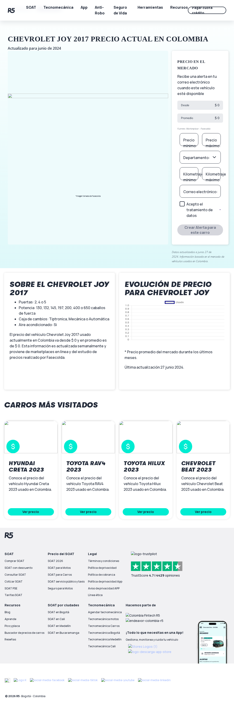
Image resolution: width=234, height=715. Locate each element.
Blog (7, 612)
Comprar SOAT (14, 561)
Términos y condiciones (103, 561)
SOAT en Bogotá (58, 612)
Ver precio (30, 512)
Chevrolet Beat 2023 (198, 466)
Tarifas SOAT (13, 595)
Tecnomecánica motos (103, 619)
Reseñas (10, 639)
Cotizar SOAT (14, 581)
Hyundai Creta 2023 (26, 466)
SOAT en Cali (56, 619)
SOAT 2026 (55, 561)
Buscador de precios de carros (24, 633)
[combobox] (200, 157)
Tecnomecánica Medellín (105, 639)
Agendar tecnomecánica (105, 612)
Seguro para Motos (60, 588)
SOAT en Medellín (59, 626)
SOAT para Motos (59, 568)
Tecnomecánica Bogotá (104, 633)
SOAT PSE (11, 588)
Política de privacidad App (105, 581)
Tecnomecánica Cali (102, 646)
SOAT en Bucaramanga (63, 633)
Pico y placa (12, 626)
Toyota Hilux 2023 (144, 466)
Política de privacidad (102, 568)
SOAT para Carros (60, 575)
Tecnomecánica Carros (104, 626)
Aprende (10, 619)
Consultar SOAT (15, 575)
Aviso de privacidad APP (104, 588)
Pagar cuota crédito (202, 10)
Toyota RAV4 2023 (86, 466)
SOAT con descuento (18, 568)
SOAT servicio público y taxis (66, 581)
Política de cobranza (101, 575)
